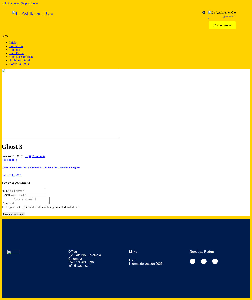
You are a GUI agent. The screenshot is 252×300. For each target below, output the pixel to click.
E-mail (6, 195)
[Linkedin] (215, 261)
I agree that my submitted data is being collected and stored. (43, 207)
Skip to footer (29, 3)
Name (5, 190)
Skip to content (11, 3)
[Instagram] (204, 261)
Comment (8, 203)
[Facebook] (192, 261)
